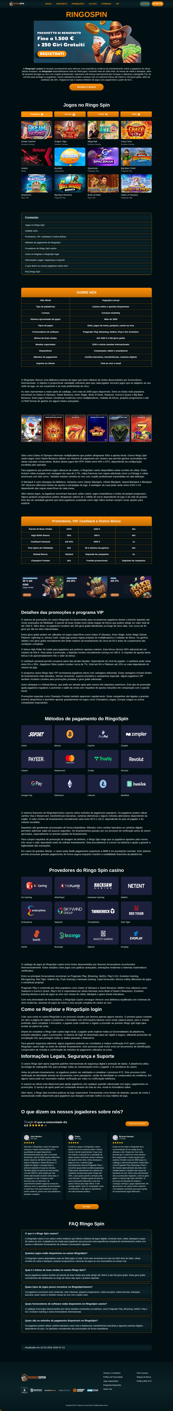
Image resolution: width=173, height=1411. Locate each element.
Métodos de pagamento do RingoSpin (43, 242)
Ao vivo (68, 114)
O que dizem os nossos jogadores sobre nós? (46, 266)
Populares (35, 114)
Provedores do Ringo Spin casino (40, 248)
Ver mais (86, 1207)
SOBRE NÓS (31, 231)
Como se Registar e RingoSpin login (42, 254)
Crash (101, 114)
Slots (134, 114)
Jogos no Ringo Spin (35, 225)
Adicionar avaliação (137, 1124)
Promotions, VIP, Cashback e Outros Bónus (45, 237)
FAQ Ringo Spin (32, 272)
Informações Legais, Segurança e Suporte (45, 260)
